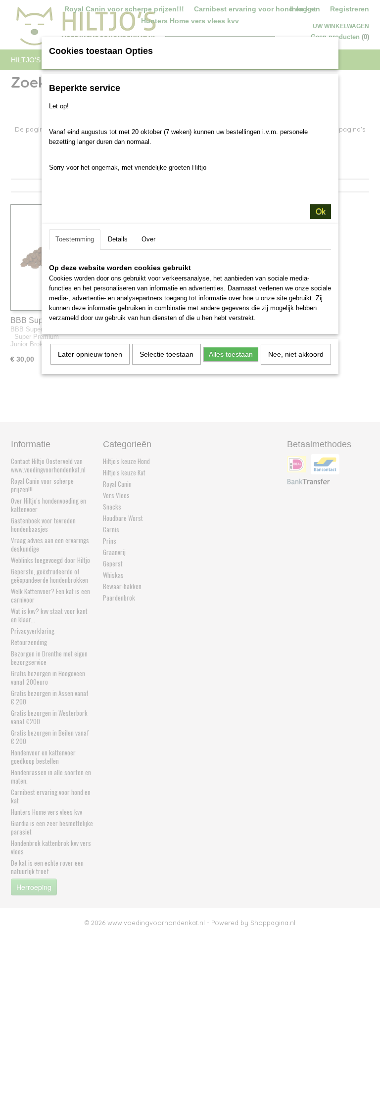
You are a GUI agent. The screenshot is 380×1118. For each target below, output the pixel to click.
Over (148, 239)
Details (118, 239)
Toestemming (74, 239)
